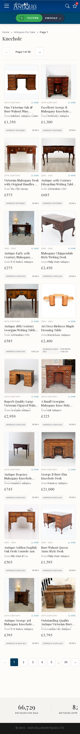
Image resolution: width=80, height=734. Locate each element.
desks (35, 130)
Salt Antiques (54, 410)
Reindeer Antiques (57, 483)
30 (66, 662)
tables (35, 352)
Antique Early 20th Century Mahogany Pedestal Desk (17, 257)
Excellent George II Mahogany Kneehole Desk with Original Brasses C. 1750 (55, 113)
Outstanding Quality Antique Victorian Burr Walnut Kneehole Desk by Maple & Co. (56, 626)
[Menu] (6, 6)
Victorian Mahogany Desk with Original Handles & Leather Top (21, 184)
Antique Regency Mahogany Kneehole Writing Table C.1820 (18, 478)
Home (5, 32)
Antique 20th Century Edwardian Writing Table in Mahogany (58, 184)
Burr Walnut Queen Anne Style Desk (54, 549)
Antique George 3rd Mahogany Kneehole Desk (18, 624)
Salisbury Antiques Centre (24, 115)
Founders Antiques (20, 483)
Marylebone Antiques (58, 334)
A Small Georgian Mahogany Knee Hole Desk (55, 405)
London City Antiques (59, 629)
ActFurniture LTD (56, 188)
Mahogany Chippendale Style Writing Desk (57, 255)
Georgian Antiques (20, 410)
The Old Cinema (19, 188)
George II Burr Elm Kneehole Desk (54, 476)
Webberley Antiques (58, 115)
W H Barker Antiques (21, 261)
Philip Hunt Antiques (58, 261)
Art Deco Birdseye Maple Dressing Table (57, 328)
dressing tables (65, 350)
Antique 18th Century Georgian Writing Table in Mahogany (20, 330)
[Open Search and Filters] (67, 6)
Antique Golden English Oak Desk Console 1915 (20, 549)
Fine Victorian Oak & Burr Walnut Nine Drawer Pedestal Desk (19, 111)
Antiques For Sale (24, 32)
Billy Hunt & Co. (19, 556)
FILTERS (30, 17)
